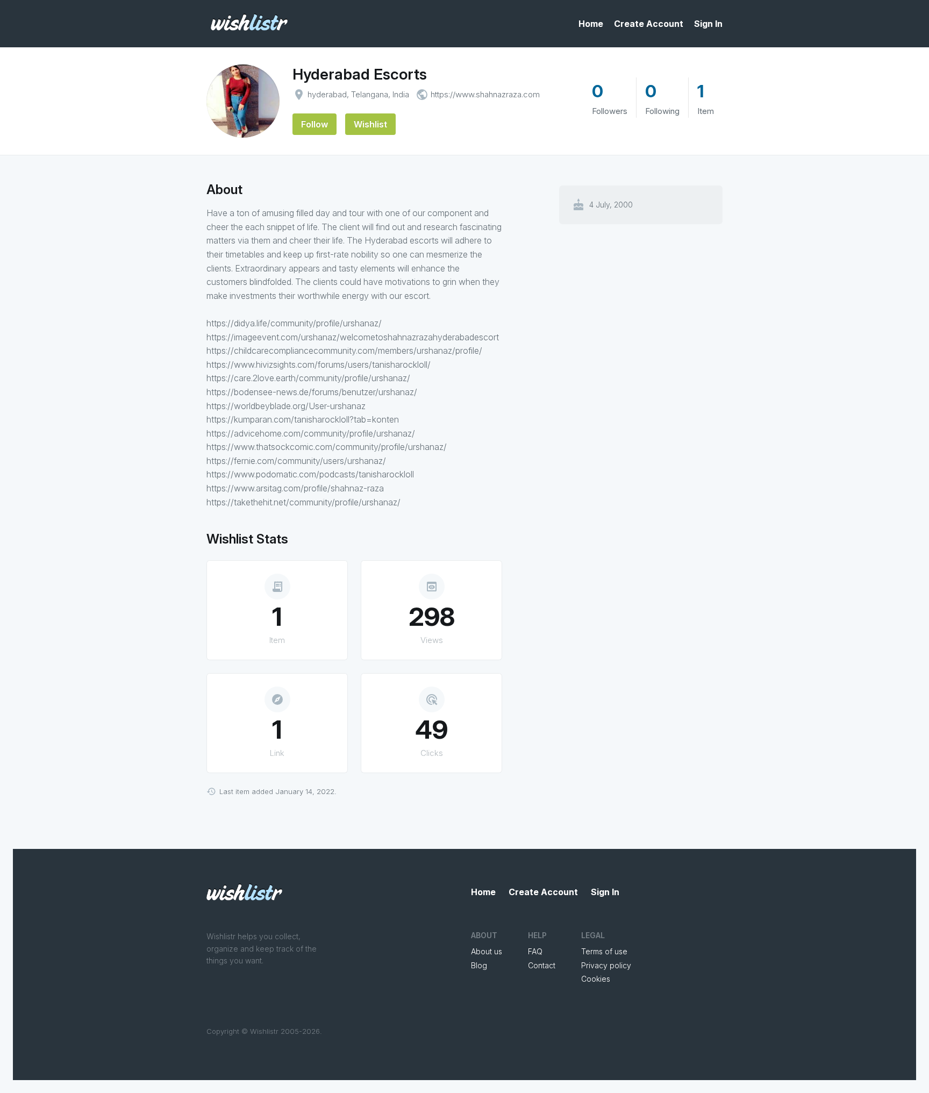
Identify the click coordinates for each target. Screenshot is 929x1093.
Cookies (595, 978)
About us (486, 951)
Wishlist (370, 124)
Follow (314, 124)
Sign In (708, 23)
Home (590, 23)
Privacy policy (606, 965)
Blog (479, 965)
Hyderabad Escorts (359, 74)
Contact (541, 965)
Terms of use (604, 951)
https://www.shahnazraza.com (485, 94)
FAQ (535, 951)
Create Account (648, 23)
